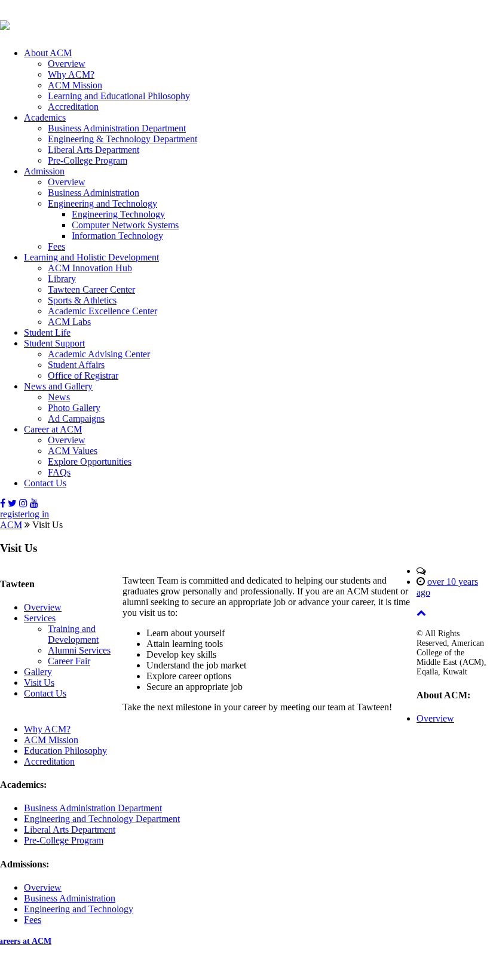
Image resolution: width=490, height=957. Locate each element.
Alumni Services (79, 650)
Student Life (47, 332)
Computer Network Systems (125, 225)
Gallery (38, 672)
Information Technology (117, 236)
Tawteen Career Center (91, 289)
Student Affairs (76, 365)
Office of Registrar (83, 375)
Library (62, 279)
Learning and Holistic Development (91, 257)
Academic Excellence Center (102, 311)
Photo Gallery (74, 408)
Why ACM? (71, 74)
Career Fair (69, 661)
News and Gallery (58, 386)
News (59, 397)
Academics (45, 117)
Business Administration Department (117, 128)
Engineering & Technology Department (122, 139)
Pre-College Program (87, 160)
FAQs (59, 472)
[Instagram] (23, 503)
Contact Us (45, 483)
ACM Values (72, 451)
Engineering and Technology (102, 203)
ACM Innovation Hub (90, 268)
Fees (56, 246)
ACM (11, 525)
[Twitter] (12, 503)
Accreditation (73, 107)
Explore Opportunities (89, 461)
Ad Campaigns (76, 418)
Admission (44, 171)
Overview (66, 64)
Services (40, 618)
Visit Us (39, 682)
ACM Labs (69, 322)
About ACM (48, 53)
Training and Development (73, 634)
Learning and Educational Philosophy (119, 96)
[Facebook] (2, 503)
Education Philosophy (65, 751)
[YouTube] (34, 503)
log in (38, 514)
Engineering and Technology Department (102, 819)
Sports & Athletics (82, 300)
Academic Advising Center (99, 354)
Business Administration (93, 193)
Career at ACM (53, 429)
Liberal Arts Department (93, 150)
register (13, 514)
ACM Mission (75, 85)
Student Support (54, 343)
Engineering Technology (118, 214)
